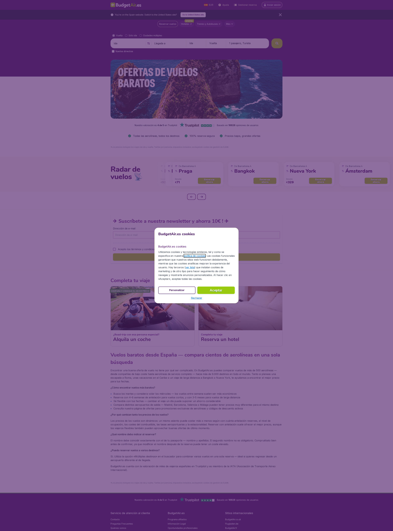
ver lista (190, 267)
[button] (196, 297)
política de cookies (194, 255)
